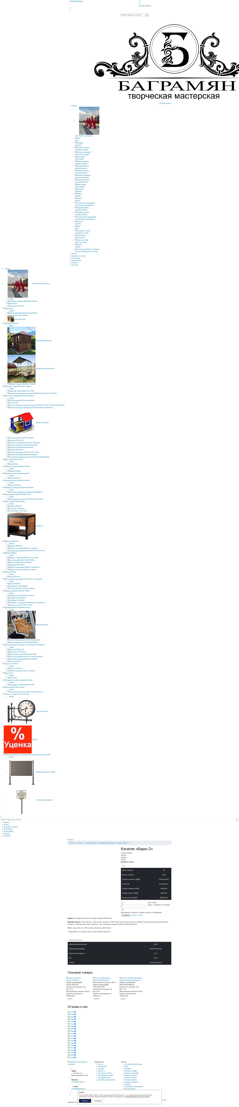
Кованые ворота (131, 1077)
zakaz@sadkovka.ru (76, 1)
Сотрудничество (104, 1077)
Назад (7, 269)
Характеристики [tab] (75, 940)
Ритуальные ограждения (134, 1086)
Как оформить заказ (105, 1075)
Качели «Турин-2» (72, 980)
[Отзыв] (72, 1012)
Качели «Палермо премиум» (130, 980)
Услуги (73, 254)
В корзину (126, 915)
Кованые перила (131, 1080)
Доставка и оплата (78, 256)
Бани (126, 1066)
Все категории (130, 1089)
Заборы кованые (131, 1075)
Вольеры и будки (131, 1071)
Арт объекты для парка (133, 1064)
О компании (75, 258)
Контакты (74, 265)
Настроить (98, 1101)
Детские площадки (132, 1073)
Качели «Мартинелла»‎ (101, 980)
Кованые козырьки (132, 1082)
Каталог (74, 106)
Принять (85, 1101)
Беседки (128, 1069)
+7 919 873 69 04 (165, 103)
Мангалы (128, 1084)
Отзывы (74, 263)
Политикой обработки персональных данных (137, 1096)
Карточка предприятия (106, 1080)
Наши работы (76, 260)
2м (123, 866)
